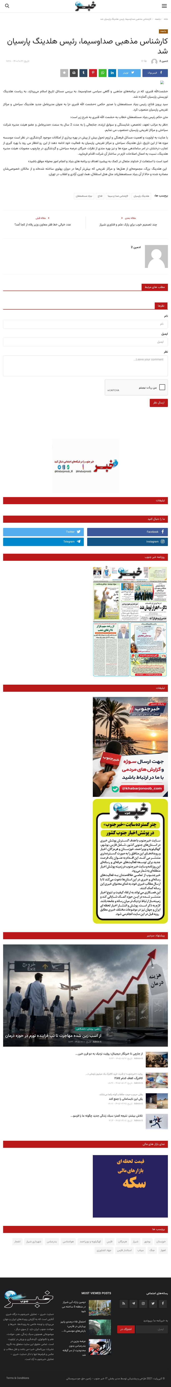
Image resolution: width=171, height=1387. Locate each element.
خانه (166, 19)
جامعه (158, 19)
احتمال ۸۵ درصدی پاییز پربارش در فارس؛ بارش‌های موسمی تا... (73, 1326)
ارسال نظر (158, 403)
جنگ (152, 1250)
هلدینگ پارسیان (141, 196)
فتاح (100, 196)
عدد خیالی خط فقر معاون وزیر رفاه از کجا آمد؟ (43, 225)
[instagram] (143, 1304)
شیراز (135, 1242)
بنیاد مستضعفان (84, 196)
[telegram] (133, 1304)
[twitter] (153, 1304)
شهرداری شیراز (33, 1242)
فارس (109, 1242)
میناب (140, 1250)
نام (166, 316)
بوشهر (147, 1242)
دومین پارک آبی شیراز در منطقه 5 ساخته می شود (74, 1307)
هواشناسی (68, 1242)
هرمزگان (122, 1242)
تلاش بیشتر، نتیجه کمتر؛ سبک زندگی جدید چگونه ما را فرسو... (107, 1116)
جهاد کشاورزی (104, 1250)
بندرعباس (52, 1242)
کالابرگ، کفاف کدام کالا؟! (128, 1078)
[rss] (124, 1304)
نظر (166, 352)
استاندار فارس (124, 1250)
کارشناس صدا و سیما (118, 196)
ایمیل (164, 334)
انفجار (17, 1242)
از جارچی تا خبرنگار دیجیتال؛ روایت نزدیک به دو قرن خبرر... (109, 1054)
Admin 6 (97, 1042)
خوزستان (161, 1242)
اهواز (163, 1250)
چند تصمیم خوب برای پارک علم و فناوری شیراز (128, 225)
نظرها (161, 306)
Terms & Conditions (17, 1378)
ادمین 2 (164, 61)
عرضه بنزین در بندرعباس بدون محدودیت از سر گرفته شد (74, 1348)
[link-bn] (85, 466)
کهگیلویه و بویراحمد (90, 1242)
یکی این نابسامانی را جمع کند (126, 1099)
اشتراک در (126, 1329)
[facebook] (163, 1304)
